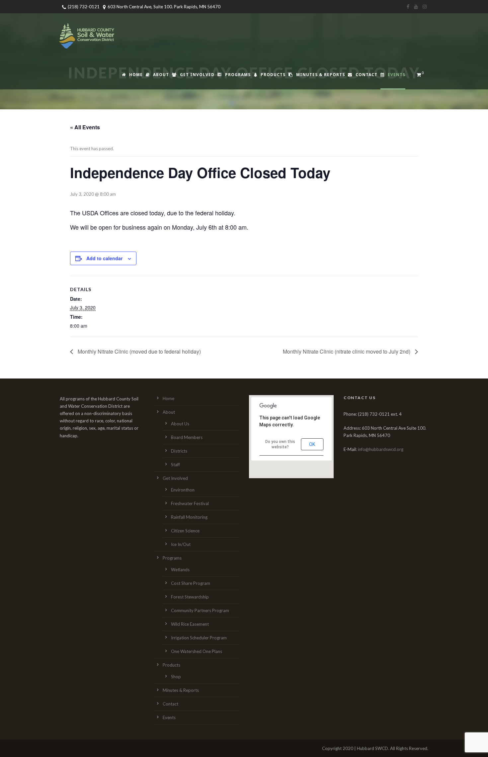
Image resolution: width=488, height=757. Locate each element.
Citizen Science (185, 530)
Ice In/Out (181, 544)
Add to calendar (104, 258)
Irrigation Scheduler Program (199, 637)
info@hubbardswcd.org (380, 449)
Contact (366, 74)
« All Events (85, 127)
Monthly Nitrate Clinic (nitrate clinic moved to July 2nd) (347, 351)
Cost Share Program (190, 583)
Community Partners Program (200, 610)
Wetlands (180, 569)
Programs (238, 74)
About (161, 74)
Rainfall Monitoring (189, 517)
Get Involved (197, 74)
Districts (179, 451)
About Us (180, 423)
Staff (175, 464)
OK (312, 444)
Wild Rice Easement (190, 624)
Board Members (187, 437)
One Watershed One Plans (196, 651)
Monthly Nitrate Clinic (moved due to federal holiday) (138, 351)
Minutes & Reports (320, 74)
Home (136, 74)
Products (273, 74)
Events (396, 74)
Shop (176, 676)
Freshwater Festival (190, 503)
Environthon (183, 489)
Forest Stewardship (190, 596)
